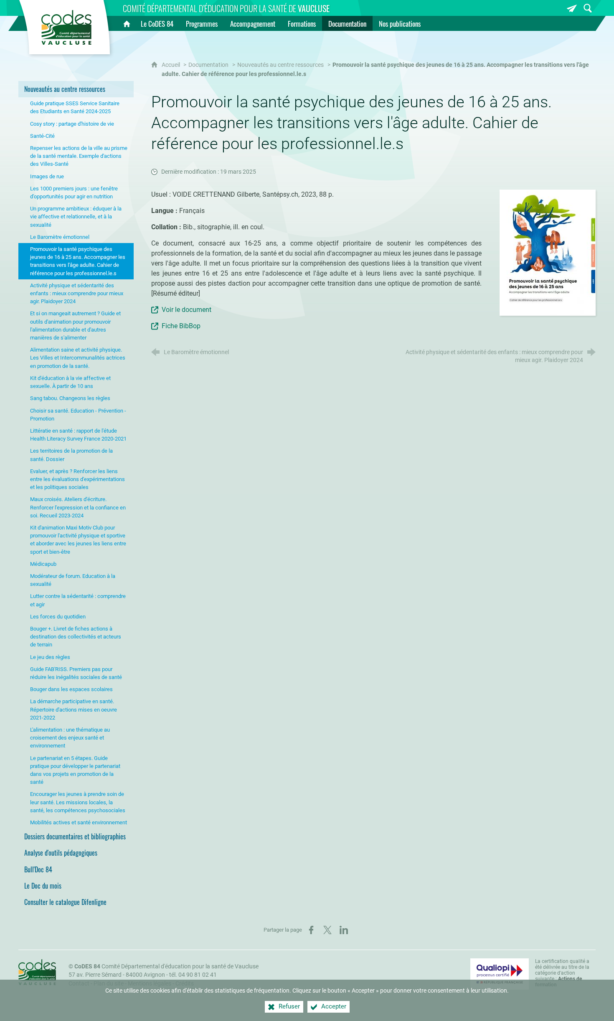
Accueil (171, 64)
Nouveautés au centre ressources (280, 64)
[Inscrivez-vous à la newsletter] (572, 8)
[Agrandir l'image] (548, 252)
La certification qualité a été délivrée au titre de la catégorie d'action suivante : (562, 973)
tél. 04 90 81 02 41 (193, 974)
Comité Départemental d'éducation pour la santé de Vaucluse (166, 966)
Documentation (208, 64)
